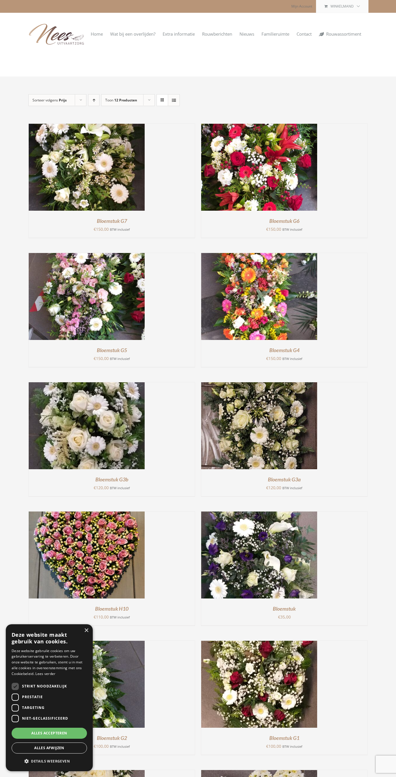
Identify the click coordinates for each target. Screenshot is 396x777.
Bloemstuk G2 (112, 738)
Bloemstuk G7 (112, 221)
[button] (49, 761)
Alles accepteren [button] (49, 733)
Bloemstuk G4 (284, 350)
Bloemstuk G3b (111, 479)
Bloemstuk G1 (284, 738)
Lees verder (45, 673)
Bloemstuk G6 (284, 221)
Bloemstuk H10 (111, 608)
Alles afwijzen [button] (49, 747)
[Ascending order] (93, 100)
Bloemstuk (284, 608)
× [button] (86, 630)
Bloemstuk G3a (284, 479)
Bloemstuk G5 (112, 350)
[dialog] (49, 697)
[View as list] (173, 100)
